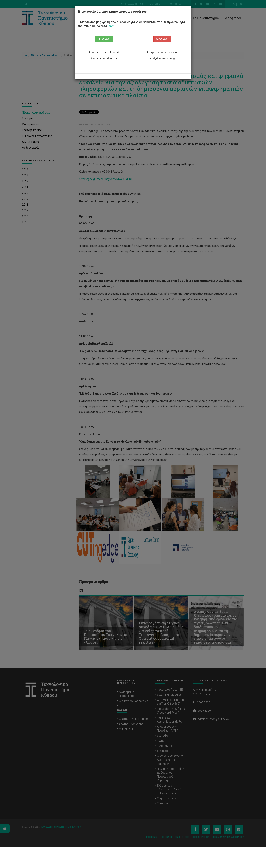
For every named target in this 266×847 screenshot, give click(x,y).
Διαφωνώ (162, 39)
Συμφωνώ (104, 39)
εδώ (111, 25)
